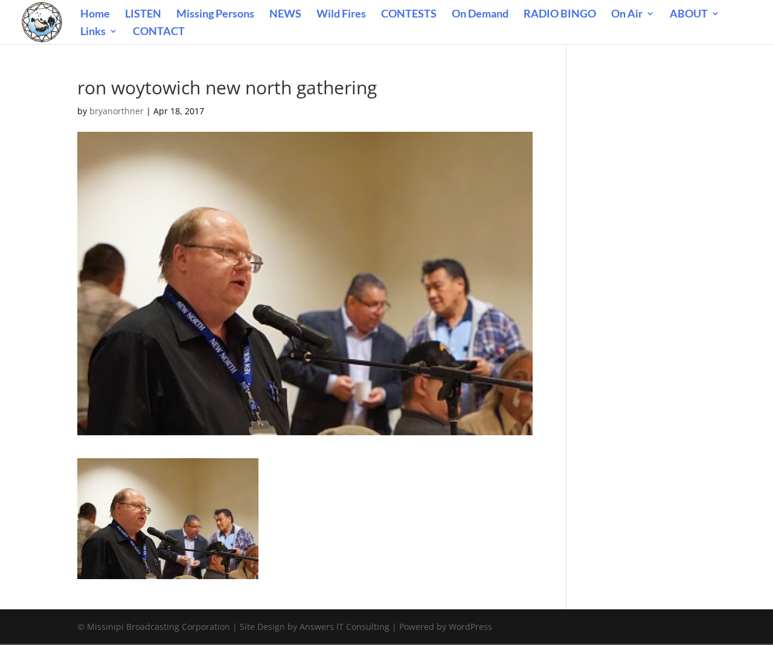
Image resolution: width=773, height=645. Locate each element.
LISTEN (143, 14)
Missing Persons (215, 14)
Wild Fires (341, 14)
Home (95, 14)
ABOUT (689, 14)
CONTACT (159, 32)
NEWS (285, 14)
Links (93, 32)
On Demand (480, 14)
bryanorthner (116, 111)
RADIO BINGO (560, 14)
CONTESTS (409, 14)
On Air (627, 14)
